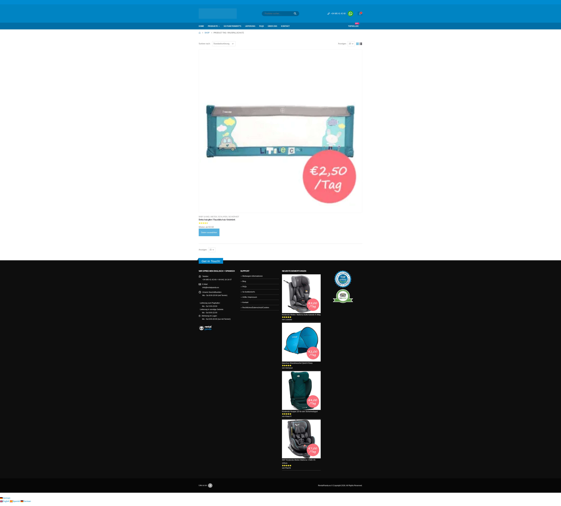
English (6, 504)
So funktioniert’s (233, 26)
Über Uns (272, 26)
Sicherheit (231, 216)
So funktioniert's (249, 292)
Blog (244, 281)
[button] (357, 43)
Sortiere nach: (205, 43)
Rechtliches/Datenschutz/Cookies (256, 307)
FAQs (261, 26)
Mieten (213, 216)
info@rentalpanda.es (211, 287)
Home (201, 26)
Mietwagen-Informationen (253, 276)
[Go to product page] (280, 131)
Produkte (213, 26)
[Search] (295, 13)
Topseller (353, 25)
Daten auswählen (209, 232)
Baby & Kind (204, 216)
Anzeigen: (342, 43)
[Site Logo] (218, 13)
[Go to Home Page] (199, 32)
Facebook (210, 489)
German (6, 501)
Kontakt (285, 26)
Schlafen (221, 216)
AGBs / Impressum (250, 297)
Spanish (16, 504)
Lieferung (251, 26)
